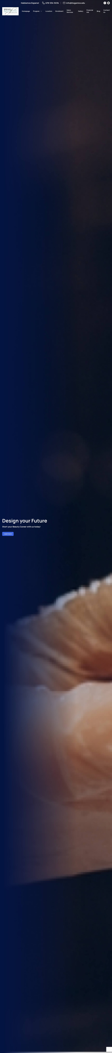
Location (49, 11)
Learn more (8, 534)
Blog (98, 11)
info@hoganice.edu (75, 3)
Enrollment (59, 11)
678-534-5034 (52, 3)
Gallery (80, 11)
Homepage (26, 11)
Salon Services (70, 11)
